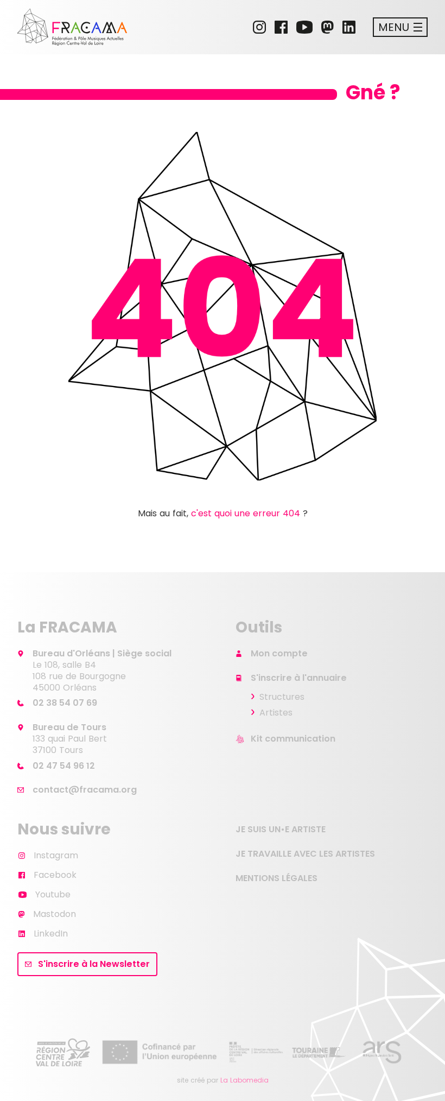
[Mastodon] (327, 27)
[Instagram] (259, 27)
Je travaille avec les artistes (305, 853)
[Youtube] (304, 27)
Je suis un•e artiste (281, 829)
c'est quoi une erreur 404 (245, 513)
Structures (281, 697)
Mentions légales (276, 878)
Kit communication (293, 738)
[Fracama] (72, 27)
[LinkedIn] (348, 27)
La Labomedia (244, 1080)
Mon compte (279, 653)
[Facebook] (281, 27)
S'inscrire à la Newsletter (94, 964)
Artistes (276, 712)
